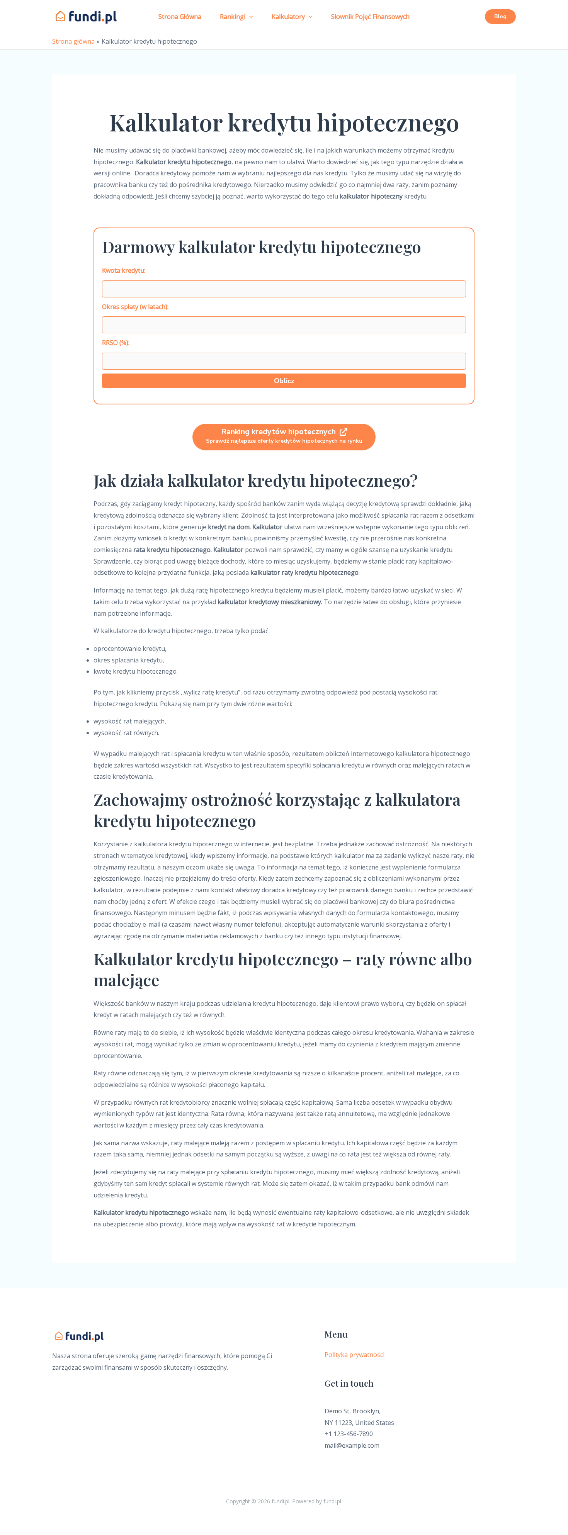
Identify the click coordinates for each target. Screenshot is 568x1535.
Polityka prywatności (354, 1354)
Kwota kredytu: (123, 270)
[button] (249, 16)
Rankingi (232, 16)
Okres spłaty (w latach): (135, 306)
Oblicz (284, 380)
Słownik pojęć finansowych (370, 16)
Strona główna (179, 16)
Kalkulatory (288, 16)
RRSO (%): (115, 342)
